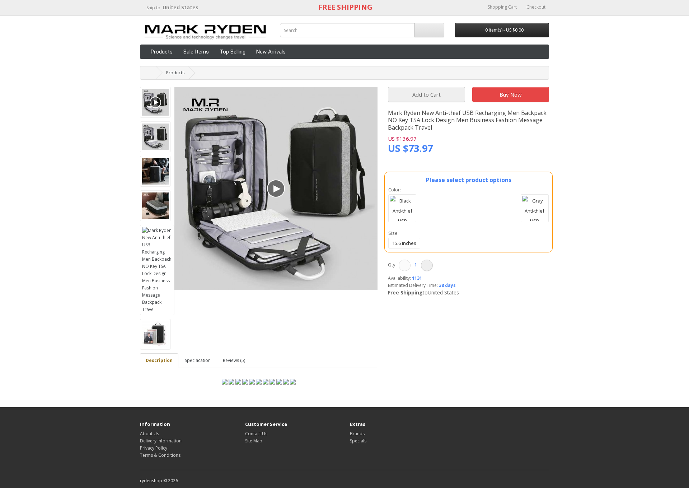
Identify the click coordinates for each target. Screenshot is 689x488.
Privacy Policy (153, 448)
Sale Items (196, 51)
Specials (358, 441)
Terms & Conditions (160, 455)
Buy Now (511, 94)
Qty (393, 264)
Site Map (253, 441)
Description (159, 360)
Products (162, 51)
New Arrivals (271, 51)
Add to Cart (426, 94)
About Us (149, 434)
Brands (357, 434)
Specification (198, 360)
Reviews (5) (234, 360)
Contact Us (256, 434)
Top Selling (232, 51)
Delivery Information (161, 441)
